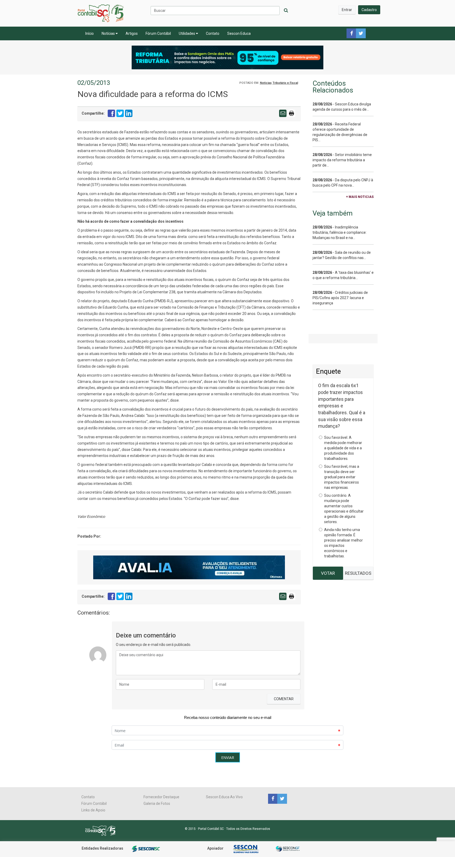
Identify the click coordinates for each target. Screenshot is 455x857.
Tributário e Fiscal (285, 83)
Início (89, 33)
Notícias (109, 33)
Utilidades (187, 33)
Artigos (132, 33)
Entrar (347, 10)
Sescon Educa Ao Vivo (224, 797)
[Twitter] (281, 798)
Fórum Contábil (158, 33)
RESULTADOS (358, 573)
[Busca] (285, 10)
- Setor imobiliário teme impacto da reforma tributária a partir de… (342, 160)
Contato (212, 33)
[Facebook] (272, 798)
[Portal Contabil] (102, 830)
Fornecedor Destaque (161, 797)
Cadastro (369, 10)
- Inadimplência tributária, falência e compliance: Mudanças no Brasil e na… (340, 232)
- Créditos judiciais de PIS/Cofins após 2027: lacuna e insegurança (340, 297)
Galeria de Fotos (157, 803)
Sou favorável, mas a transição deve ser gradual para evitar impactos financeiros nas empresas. (341, 477)
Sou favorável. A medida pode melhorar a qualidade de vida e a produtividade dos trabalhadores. (343, 448)
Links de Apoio (93, 810)
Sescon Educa (239, 33)
